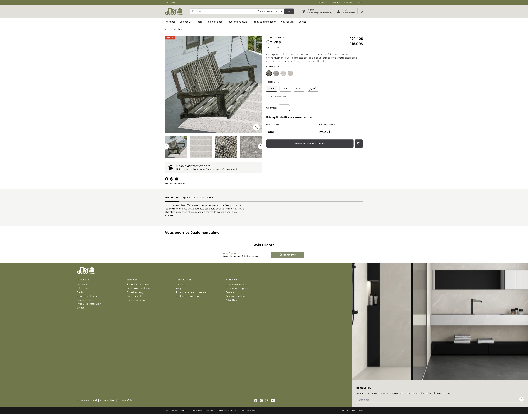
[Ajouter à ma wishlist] (288, 38)
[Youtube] (273, 400)
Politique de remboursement (192, 292)
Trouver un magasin (237, 288)
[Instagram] (266, 400)
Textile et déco (214, 21)
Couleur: (272, 66)
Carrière (230, 292)
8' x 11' (299, 88)
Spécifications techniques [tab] (198, 197)
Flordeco (352, 410)
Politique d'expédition (188, 296)
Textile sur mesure (137, 300)
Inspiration (335, 2)
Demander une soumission (310, 143)
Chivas (178, 29)
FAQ (178, 288)
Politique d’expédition (249, 410)
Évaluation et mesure (138, 284)
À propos (348, 2)
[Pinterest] (261, 400)
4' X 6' (313, 88)
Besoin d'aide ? (171, 2)
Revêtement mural (237, 21)
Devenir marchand (236, 296)
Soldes (302, 21)
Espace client (107, 400)
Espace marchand (87, 400)
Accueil (169, 29)
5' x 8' (271, 88)
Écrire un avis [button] (288, 254)
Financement (134, 296)
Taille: (272, 82)
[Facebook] (255, 400)
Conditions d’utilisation (227, 410)
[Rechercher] (289, 11)
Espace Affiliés (126, 400)
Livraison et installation (139, 288)
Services (322, 2)
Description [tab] (172, 197)
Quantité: (271, 107)
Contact (180, 284)
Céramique (186, 21)
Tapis (199, 21)
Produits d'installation (264, 21)
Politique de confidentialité (203, 410)
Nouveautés (287, 21)
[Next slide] (260, 146)
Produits (83, 279)
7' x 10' (285, 88)
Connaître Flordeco (236, 284)
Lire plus (321, 61)
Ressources (184, 279)
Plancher (170, 21)
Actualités (231, 300)
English (360, 2)
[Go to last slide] (166, 146)
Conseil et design (136, 292)
